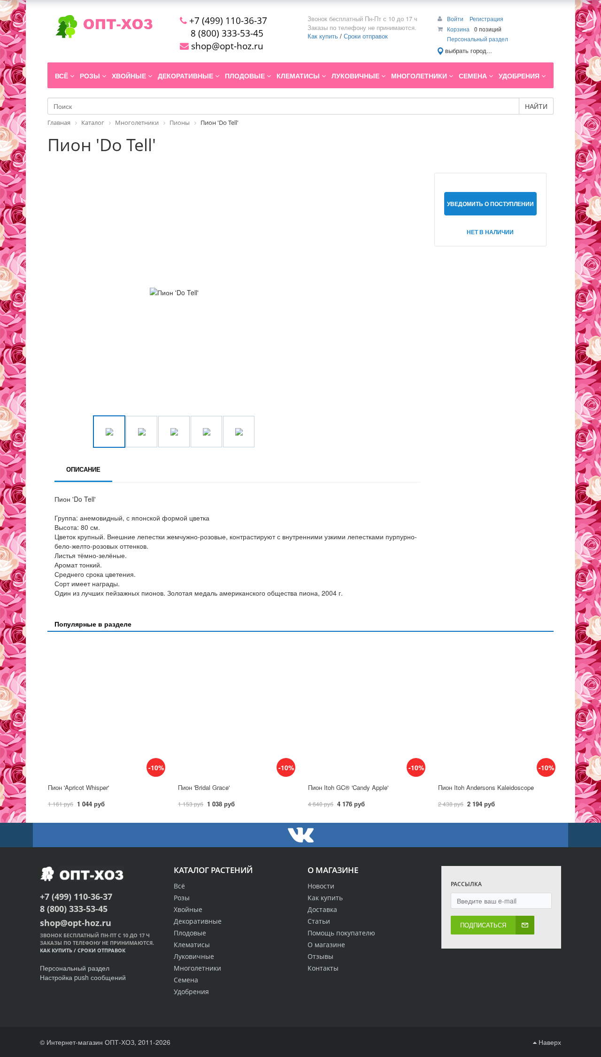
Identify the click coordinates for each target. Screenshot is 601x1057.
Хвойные (188, 909)
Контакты (323, 968)
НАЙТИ (536, 106)
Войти (456, 19)
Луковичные (194, 956)
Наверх (549, 1042)
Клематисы (192, 944)
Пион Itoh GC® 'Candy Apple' (348, 787)
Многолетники (197, 968)
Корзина (458, 29)
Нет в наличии (490, 232)
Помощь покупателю (341, 932)
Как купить (323, 35)
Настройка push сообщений (83, 977)
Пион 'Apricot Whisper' (78, 787)
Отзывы (320, 956)
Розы (182, 897)
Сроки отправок (366, 35)
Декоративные (198, 921)
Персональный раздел (477, 39)
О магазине (326, 944)
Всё (179, 885)
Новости (321, 885)
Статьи (319, 921)
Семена (186, 979)
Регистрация (486, 19)
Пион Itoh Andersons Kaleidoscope (486, 787)
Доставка (322, 909)
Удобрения (191, 991)
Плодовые (190, 932)
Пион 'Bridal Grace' (204, 787)
